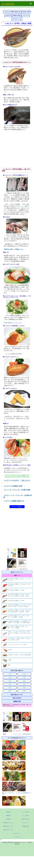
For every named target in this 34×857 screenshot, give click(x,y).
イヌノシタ (25, 15)
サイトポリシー (17, 833)
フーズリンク (17, 837)
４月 (24, 677)
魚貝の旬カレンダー (8, 829)
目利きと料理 (26, 11)
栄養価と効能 (16, 15)
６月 (24, 681)
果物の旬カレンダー (8, 826)
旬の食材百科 (8, 4)
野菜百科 (8, 812)
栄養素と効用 (17, 701)
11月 (10, 691)
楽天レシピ (26, 476)
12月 (24, 691)
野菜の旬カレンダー (8, 822)
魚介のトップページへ (17, 572)
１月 (10, 674)
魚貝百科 (8, 819)
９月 (10, 687)
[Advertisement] (17, 148)
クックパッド (9, 476)
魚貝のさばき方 (25, 819)
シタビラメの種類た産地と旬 (12, 11)
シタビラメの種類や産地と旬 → (15, 501)
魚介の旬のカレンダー (17, 694)
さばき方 (7, 15)
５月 (10, 681)
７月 (10, 684)
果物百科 (8, 815)
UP (1, 839)
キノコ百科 (25, 815)
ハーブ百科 (25, 812)
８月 (24, 684)
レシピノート (25, 822)
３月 (10, 677)
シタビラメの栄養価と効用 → (14, 486)
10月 (24, 687)
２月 (24, 674)
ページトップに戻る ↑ (17, 506)
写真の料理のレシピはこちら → (14, 322)
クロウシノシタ (17, 19)
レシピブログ (17, 476)
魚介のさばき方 (17, 698)
